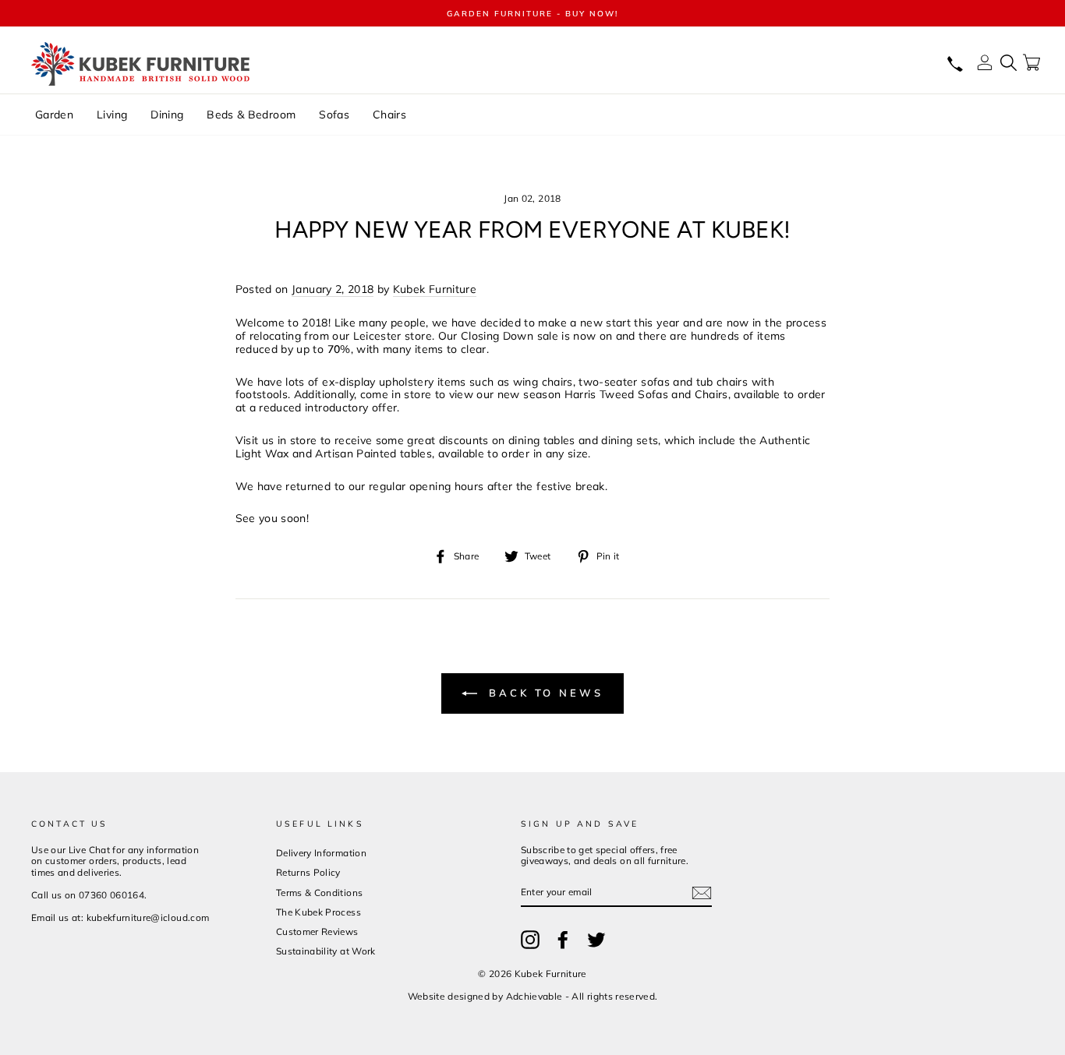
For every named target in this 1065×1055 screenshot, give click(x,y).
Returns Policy (308, 872)
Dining (166, 115)
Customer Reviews (317, 931)
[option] (532, 13)
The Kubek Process (318, 912)
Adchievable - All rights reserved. (582, 996)
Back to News (543, 692)
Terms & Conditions (319, 892)
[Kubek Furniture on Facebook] (563, 939)
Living (112, 115)
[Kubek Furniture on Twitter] (596, 939)
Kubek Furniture (434, 289)
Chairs (389, 115)
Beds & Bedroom (251, 115)
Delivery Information (321, 853)
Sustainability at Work (326, 951)
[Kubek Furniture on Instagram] (530, 939)
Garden (54, 115)
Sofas (334, 115)
